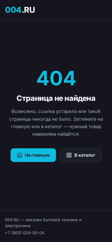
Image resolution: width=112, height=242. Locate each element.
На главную (37, 155)
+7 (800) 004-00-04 (24, 232)
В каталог (84, 155)
